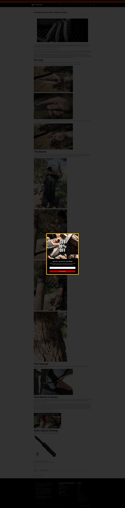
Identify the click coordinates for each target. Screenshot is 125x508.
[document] (62, 254)
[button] (76, 235)
